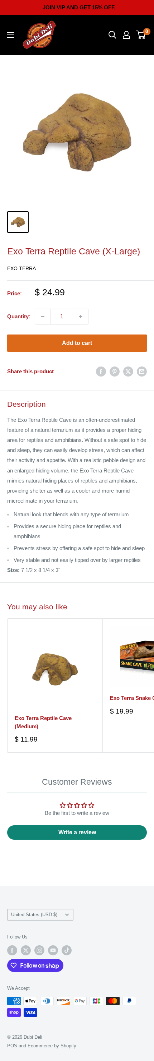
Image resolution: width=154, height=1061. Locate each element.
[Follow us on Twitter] (26, 950)
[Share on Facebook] (101, 371)
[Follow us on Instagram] (39, 950)
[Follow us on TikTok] (67, 950)
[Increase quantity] (80, 316)
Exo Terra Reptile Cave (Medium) (43, 722)
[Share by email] (142, 371)
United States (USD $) (34, 914)
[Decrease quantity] (42, 316)
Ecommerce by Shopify (52, 1045)
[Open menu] (10, 35)
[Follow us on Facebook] (12, 950)
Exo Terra (21, 268)
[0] (140, 35)
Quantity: (18, 316)
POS (12, 1045)
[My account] (126, 35)
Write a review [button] (77, 832)
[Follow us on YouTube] (53, 950)
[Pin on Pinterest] (115, 371)
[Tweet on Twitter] (128, 371)
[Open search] (112, 35)
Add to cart (77, 343)
